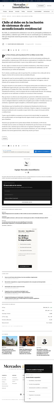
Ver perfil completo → (7, 225)
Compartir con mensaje (43, 151)
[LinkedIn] (28, 172)
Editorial (4, 388)
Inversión (17, 11)
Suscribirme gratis (27, 202)
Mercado (11, 11)
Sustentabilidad (37, 11)
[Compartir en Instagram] (19, 50)
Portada (5, 11)
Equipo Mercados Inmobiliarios (16, 44)
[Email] (26, 172)
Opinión (5, 138)
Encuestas (14, 383)
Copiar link (25, 50)
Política (23, 11)
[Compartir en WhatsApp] (14, 50)
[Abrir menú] (3, 5)
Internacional (47, 11)
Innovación (29, 11)
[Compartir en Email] (16, 50)
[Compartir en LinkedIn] (8, 50)
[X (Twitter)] (23, 394)
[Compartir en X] (11, 50)
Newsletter (14, 377)
